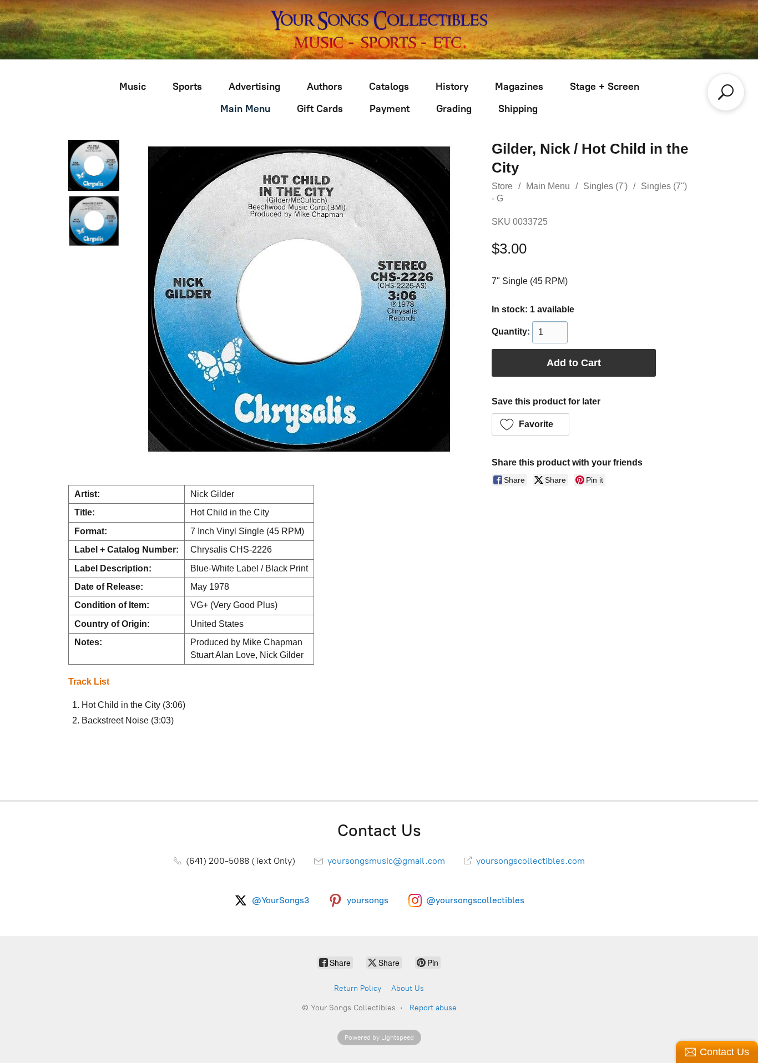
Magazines (519, 86)
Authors (324, 86)
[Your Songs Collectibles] (379, 30)
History (452, 86)
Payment (390, 109)
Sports (187, 86)
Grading (454, 109)
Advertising (254, 86)
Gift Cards (320, 109)
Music (132, 86)
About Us (407, 988)
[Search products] (726, 92)
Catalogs (389, 86)
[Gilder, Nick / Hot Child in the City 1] (93, 220)
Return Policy (357, 988)
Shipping (518, 109)
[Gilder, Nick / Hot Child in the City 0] (93, 165)
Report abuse (433, 1008)
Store (502, 186)
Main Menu (245, 109)
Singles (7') (605, 186)
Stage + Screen (604, 86)
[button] (531, 424)
